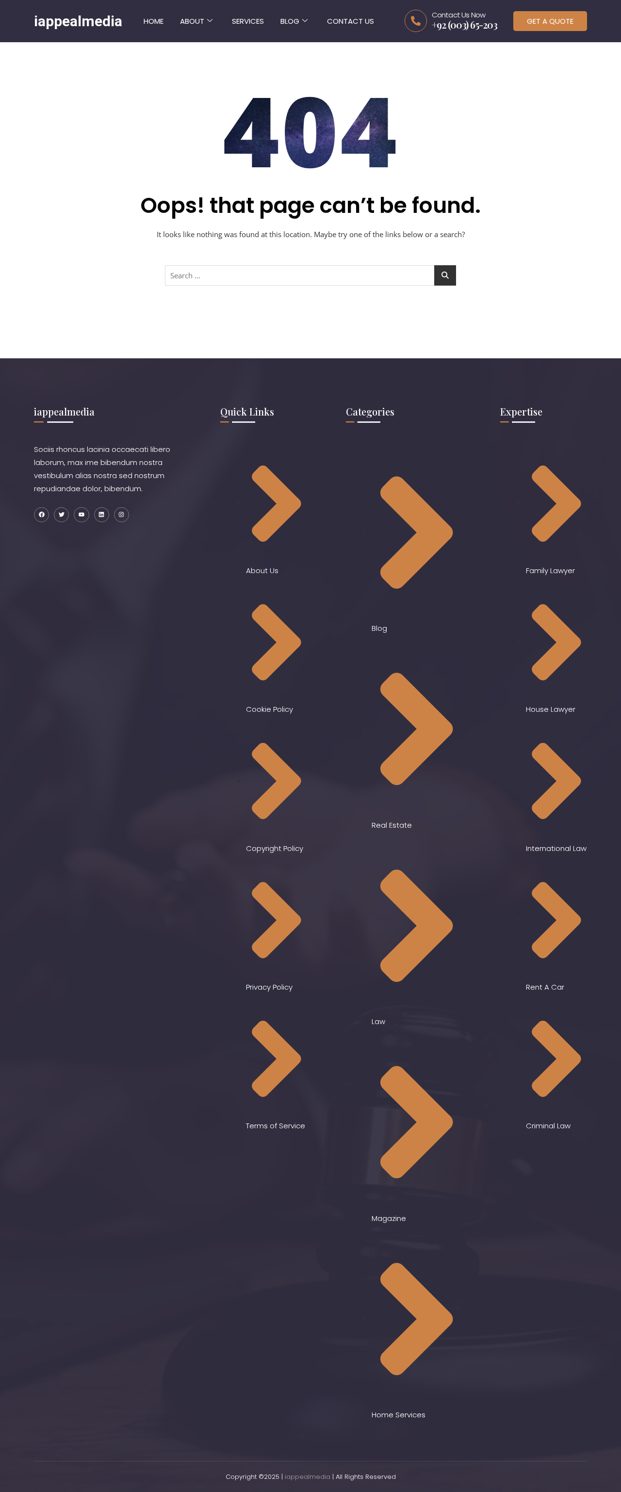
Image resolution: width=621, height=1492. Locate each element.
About (192, 21)
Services (248, 21)
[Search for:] (310, 275)
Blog (289, 21)
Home (153, 21)
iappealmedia (307, 1476)
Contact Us (350, 21)
